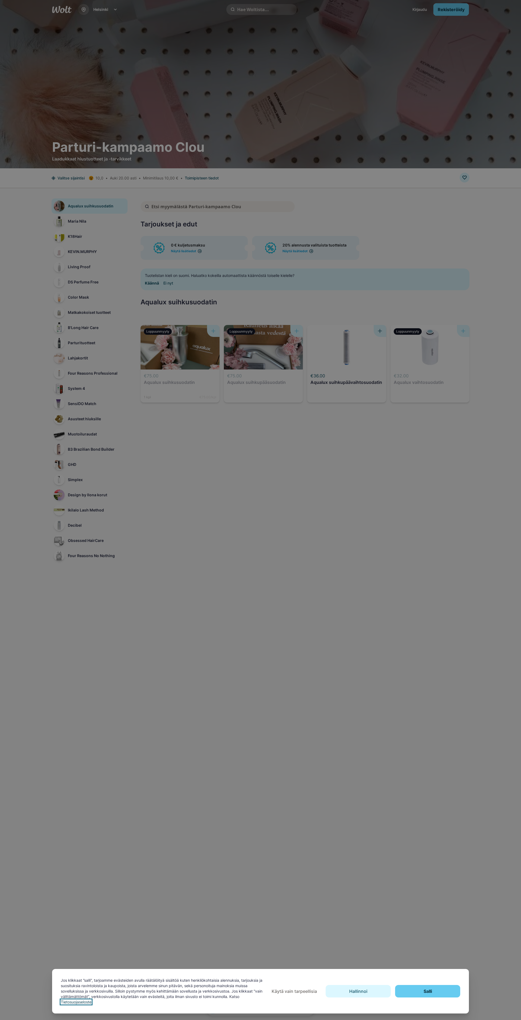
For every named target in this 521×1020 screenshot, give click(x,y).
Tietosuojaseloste (76, 1002)
